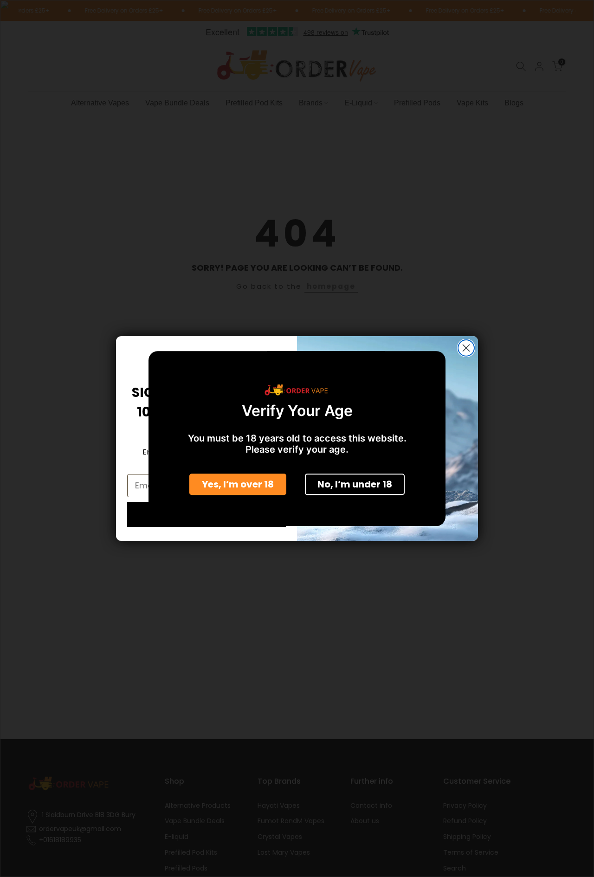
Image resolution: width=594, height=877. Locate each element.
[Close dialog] (466, 348)
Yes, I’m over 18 (238, 483)
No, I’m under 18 (354, 483)
